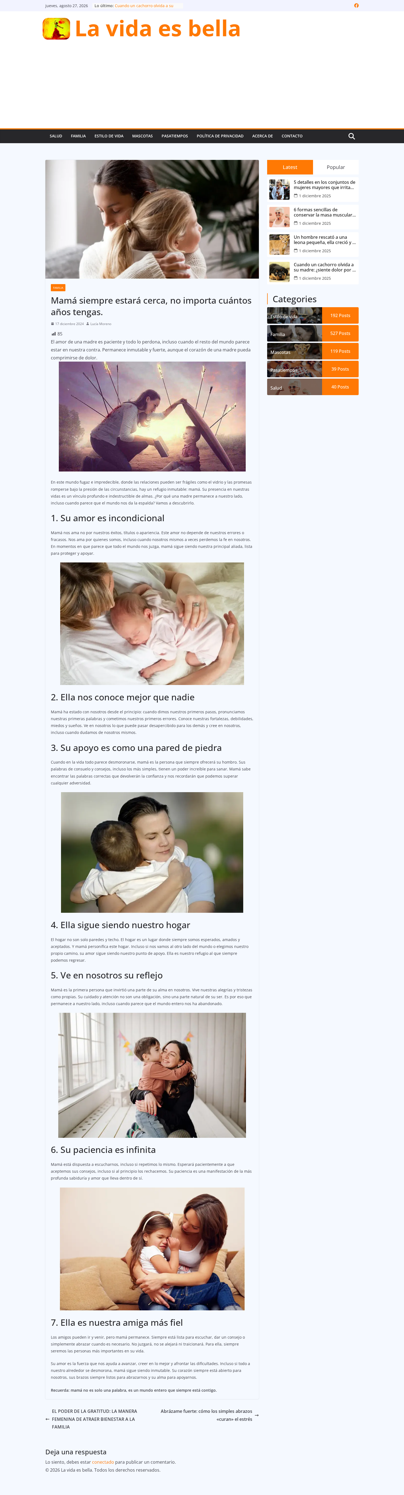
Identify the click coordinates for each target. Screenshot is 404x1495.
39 (340, 369)
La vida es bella (157, 28)
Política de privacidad (220, 135)
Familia (78, 135)
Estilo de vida (109, 135)
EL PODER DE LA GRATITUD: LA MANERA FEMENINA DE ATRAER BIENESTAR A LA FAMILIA (94, 1419)
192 (340, 315)
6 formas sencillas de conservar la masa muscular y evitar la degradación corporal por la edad (325, 212)
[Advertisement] (202, 87)
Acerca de (262, 135)
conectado (103, 1462)
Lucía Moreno (100, 323)
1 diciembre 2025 (315, 195)
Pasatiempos (175, 135)
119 (340, 351)
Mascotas (142, 135)
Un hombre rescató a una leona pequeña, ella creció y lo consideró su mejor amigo (325, 240)
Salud (56, 135)
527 (340, 333)
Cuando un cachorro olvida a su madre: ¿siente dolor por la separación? (325, 267)
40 (340, 387)
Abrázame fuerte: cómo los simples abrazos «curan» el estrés (206, 1415)
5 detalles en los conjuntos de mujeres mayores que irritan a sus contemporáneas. (324, 185)
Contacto (292, 135)
